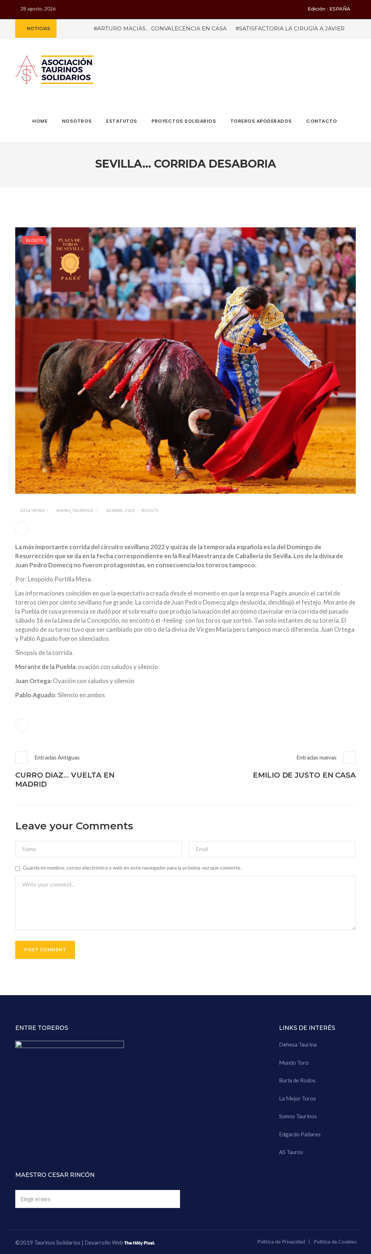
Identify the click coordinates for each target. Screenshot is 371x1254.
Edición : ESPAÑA (329, 9)
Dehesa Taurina (298, 1044)
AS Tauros (291, 1152)
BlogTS (34, 240)
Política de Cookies (335, 1241)
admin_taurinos (74, 510)
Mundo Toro (294, 1062)
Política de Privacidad (281, 1241)
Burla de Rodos (297, 1080)
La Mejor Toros (297, 1098)
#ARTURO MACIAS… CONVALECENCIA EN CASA (160, 28)
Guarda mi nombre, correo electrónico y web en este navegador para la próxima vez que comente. (132, 867)
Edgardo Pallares (300, 1134)
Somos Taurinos (298, 1116)
